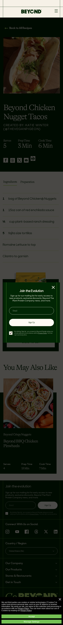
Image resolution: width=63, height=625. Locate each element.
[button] (60, 599)
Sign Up (31, 322)
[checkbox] (10, 333)
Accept (31, 616)
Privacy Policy (23, 608)
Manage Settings (31, 621)
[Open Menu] (56, 11)
